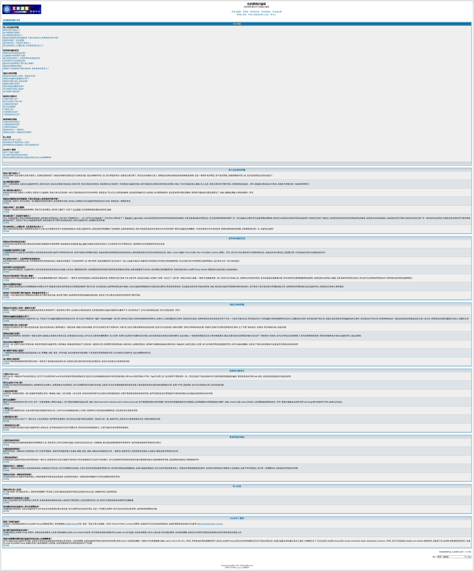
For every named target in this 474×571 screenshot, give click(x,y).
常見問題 (237, 12)
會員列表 (255, 12)
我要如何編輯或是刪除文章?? (16, 78)
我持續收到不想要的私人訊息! (16, 142)
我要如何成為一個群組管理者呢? (17, 132)
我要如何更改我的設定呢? (14, 53)
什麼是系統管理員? (11, 122)
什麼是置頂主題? (10, 112)
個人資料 (243, 14)
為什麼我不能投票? (11, 91)
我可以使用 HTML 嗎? (12, 101)
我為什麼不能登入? (11, 30)
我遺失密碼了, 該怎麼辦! (13, 40)
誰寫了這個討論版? (11, 152)
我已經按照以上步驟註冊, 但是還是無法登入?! (23, 45)
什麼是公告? (8, 109)
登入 (274, 14)
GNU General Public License (210, 524)
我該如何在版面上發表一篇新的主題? (19, 76)
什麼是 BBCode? (10, 99)
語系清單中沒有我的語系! (14, 61)
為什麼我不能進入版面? (13, 89)
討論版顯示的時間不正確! (14, 55)
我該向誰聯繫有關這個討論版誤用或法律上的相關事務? (27, 157)
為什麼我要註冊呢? (11, 33)
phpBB (231, 565)
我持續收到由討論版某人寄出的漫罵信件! (21, 145)
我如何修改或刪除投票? (13, 86)
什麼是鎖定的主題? (11, 114)
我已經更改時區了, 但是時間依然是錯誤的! (21, 58)
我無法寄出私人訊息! (12, 140)
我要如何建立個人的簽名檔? (15, 81)
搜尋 (246, 12)
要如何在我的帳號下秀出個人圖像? (18, 63)
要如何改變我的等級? (12, 66)
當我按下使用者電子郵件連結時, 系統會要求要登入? (26, 68)
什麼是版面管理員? (11, 124)
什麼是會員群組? (10, 127)
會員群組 (267, 12)
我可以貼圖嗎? (9, 107)
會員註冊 (278, 12)
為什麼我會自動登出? (12, 35)
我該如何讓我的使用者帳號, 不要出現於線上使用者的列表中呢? (31, 38)
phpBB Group (71, 524)
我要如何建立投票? (11, 84)
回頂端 (6, 178)
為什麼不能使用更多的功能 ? (15, 155)
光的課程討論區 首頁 (11, 20)
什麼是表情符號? (10, 104)
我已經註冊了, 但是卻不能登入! (16, 43)
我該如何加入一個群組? (13, 130)
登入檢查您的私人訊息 (259, 14)
